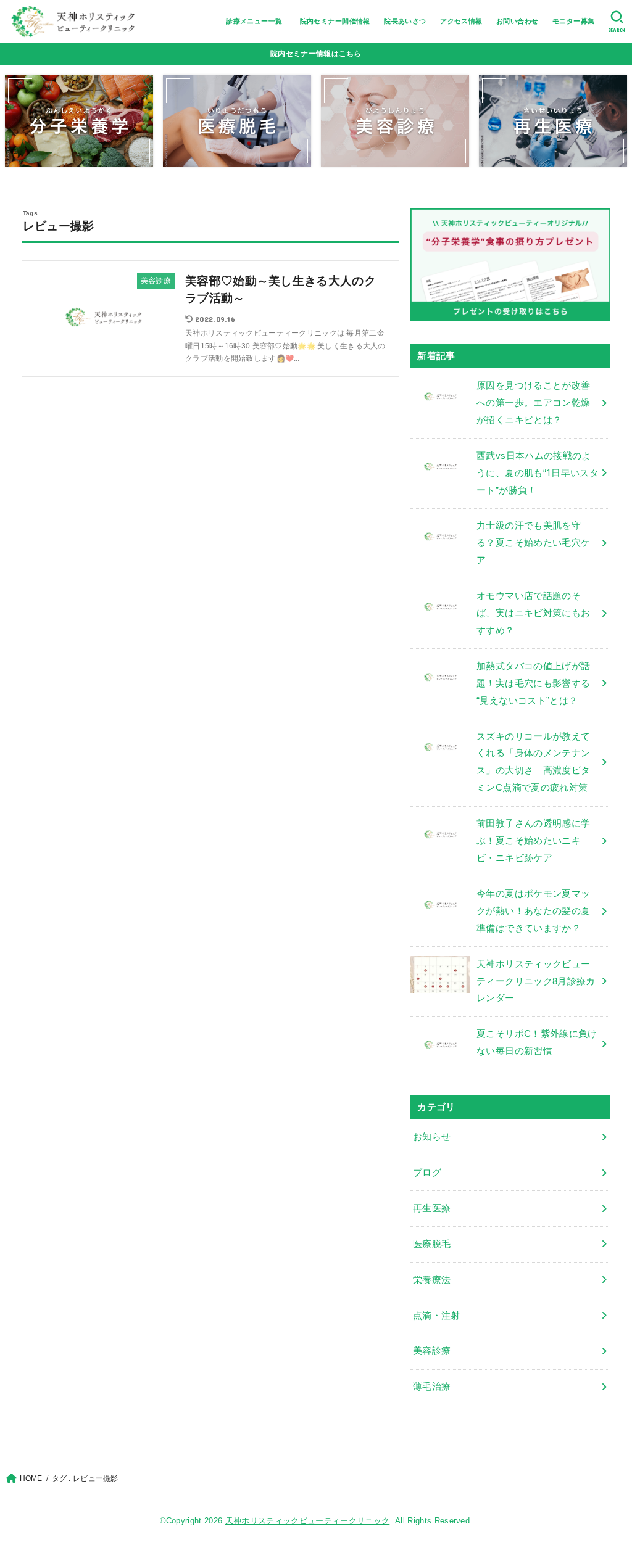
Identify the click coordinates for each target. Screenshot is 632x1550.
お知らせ (432, 1137)
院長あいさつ (405, 21)
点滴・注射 (436, 1316)
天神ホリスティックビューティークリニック (307, 1520)
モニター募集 (573, 21)
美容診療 (432, 1351)
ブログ (427, 1172)
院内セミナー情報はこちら (316, 53)
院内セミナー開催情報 (335, 21)
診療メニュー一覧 (257, 21)
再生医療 (432, 1208)
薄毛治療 (432, 1386)
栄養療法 (432, 1280)
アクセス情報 (461, 21)
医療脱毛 (432, 1244)
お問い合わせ (517, 21)
